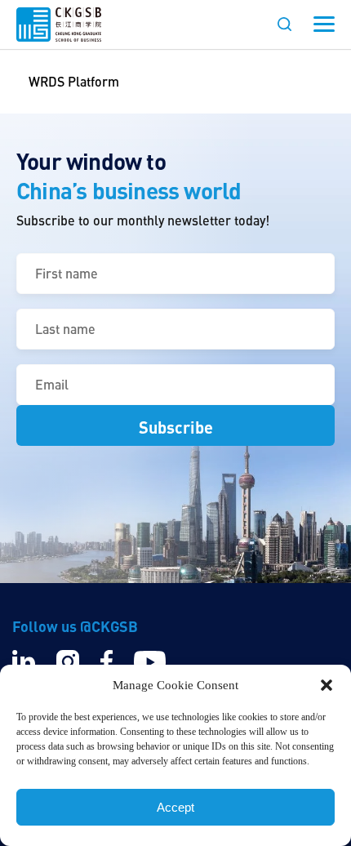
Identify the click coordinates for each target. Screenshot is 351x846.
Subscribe (176, 427)
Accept (175, 807)
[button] (326, 685)
